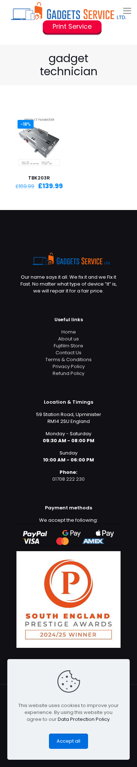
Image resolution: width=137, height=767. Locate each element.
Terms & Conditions (68, 359)
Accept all (68, 741)
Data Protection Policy (84, 719)
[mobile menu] (127, 11)
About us (68, 338)
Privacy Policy (69, 366)
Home (68, 331)
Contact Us (68, 352)
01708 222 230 (68, 479)
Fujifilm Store (68, 345)
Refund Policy (68, 373)
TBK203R (39, 177)
